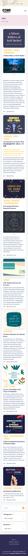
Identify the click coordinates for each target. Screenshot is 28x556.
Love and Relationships (10, 203)
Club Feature (7, 136)
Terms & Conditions (14, 544)
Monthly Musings (9, 52)
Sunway (6, 138)
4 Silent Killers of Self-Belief (13, 56)
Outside (6, 279)
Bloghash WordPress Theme (18, 553)
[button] (23, 508)
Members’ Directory (14, 542)
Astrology (7, 200)
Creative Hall (8, 50)
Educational (15, 200)
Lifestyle (16, 50)
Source (14, 74)
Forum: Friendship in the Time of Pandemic (12, 390)
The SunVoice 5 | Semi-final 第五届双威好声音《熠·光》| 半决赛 (13, 144)
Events (16, 136)
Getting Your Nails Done (12, 491)
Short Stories (17, 488)
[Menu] (25, 10)
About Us (14, 539)
